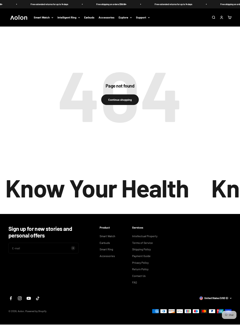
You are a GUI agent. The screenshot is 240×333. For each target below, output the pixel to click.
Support (141, 17)
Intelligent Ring (66, 17)
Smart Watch (42, 17)
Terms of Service (142, 242)
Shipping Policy (141, 249)
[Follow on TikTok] (37, 298)
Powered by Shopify (35, 311)
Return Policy (140, 269)
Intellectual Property (144, 236)
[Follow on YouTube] (28, 298)
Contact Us (139, 275)
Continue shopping (120, 99)
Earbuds (89, 17)
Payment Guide (141, 256)
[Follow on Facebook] (10, 298)
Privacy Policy (140, 262)
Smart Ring (106, 249)
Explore (123, 17)
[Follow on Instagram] (19, 298)
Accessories (106, 17)
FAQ (134, 282)
